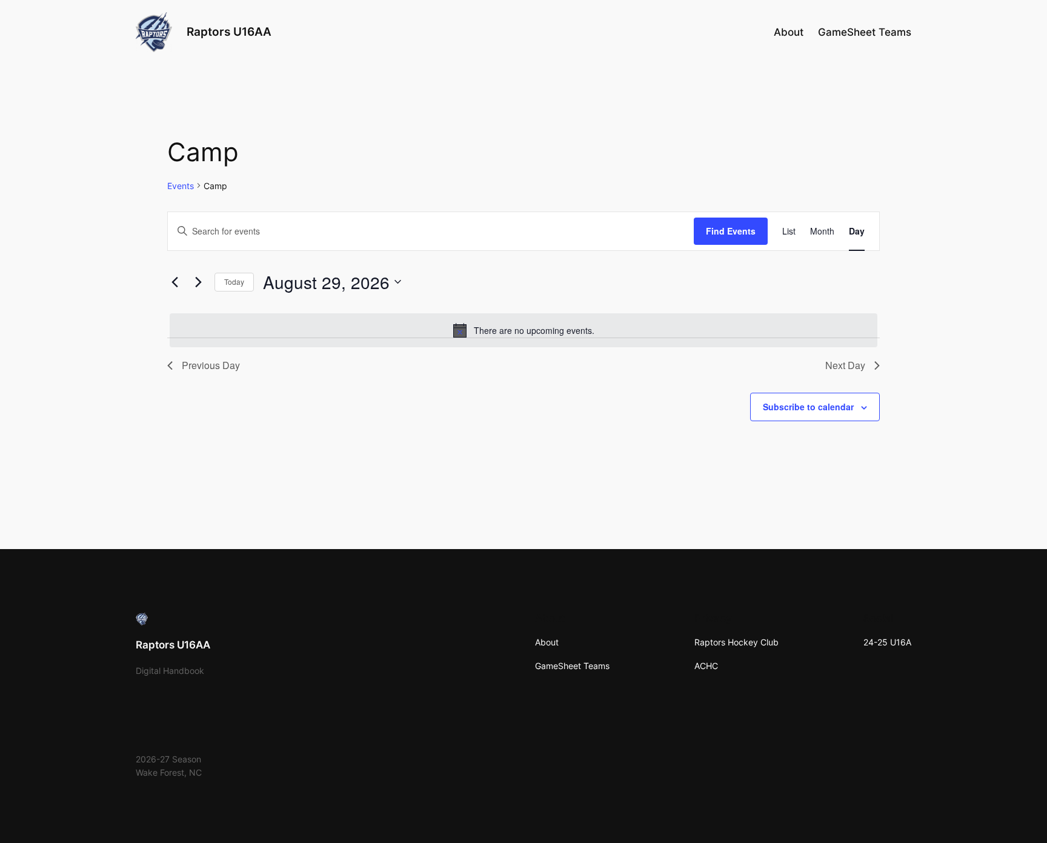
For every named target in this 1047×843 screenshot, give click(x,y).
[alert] (523, 330)
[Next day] (198, 282)
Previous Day (211, 365)
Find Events (731, 231)
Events (180, 186)
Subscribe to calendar (808, 407)
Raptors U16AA (229, 31)
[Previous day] (174, 282)
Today (234, 281)
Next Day (845, 365)
